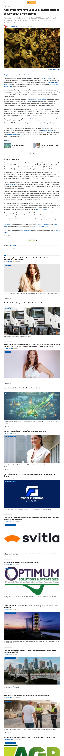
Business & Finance (10, 436)
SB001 (9, 235)
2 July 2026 (14, 147)
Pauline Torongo (8, 261)
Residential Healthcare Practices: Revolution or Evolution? (22, 562)
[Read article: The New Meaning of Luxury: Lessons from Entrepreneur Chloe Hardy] (36, 145)
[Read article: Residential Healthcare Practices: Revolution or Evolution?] (32, 581)
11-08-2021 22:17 (23, 26)
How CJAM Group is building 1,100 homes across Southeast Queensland (26, 695)
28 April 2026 (16, 609)
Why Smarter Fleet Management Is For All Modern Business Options (25, 303)
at (5, 393)
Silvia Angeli (31, 75)
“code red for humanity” (46, 78)
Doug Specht (7, 75)
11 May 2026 (16, 521)
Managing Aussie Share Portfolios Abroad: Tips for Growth (22, 388)
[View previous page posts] (30, 154)
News (9, 6)
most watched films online (13, 134)
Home (5, 6)
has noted (29, 119)
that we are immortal (41, 209)
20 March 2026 (18, 739)
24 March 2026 (17, 697)
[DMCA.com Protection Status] (32, 240)
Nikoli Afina (52, 69)
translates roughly (12, 184)
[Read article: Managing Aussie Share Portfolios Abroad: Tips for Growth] (7, 145)
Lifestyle (7, 265)
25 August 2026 (17, 261)
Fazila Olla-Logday (9, 739)
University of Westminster (18, 75)
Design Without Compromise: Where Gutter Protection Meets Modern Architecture (29, 737)
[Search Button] (59, 2)
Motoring (7, 308)
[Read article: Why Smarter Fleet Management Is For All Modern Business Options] (32, 321)
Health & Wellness (10, 613)
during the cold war (42, 123)
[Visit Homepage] (31, 2)
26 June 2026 (16, 478)
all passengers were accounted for (36, 99)
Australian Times (9, 348)
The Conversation (13, 26)
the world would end (47, 130)
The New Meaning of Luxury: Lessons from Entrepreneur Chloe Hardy (50, 145)
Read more (8, 298)
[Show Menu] (4, 2)
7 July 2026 (16, 348)
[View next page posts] (33, 154)
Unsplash (58, 69)
